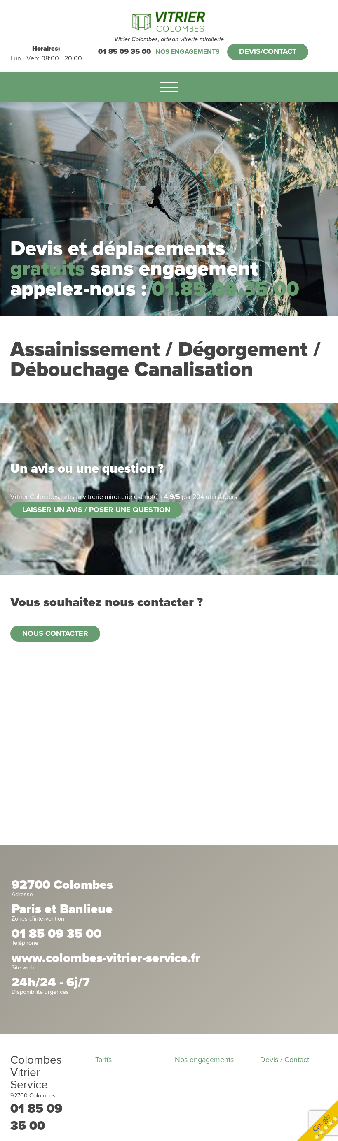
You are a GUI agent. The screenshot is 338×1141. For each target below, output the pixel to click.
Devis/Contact (267, 51)
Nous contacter (55, 633)
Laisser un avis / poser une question (96, 509)
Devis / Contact (284, 1059)
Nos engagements (187, 52)
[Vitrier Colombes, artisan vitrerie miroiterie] (169, 22)
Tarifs (103, 1059)
